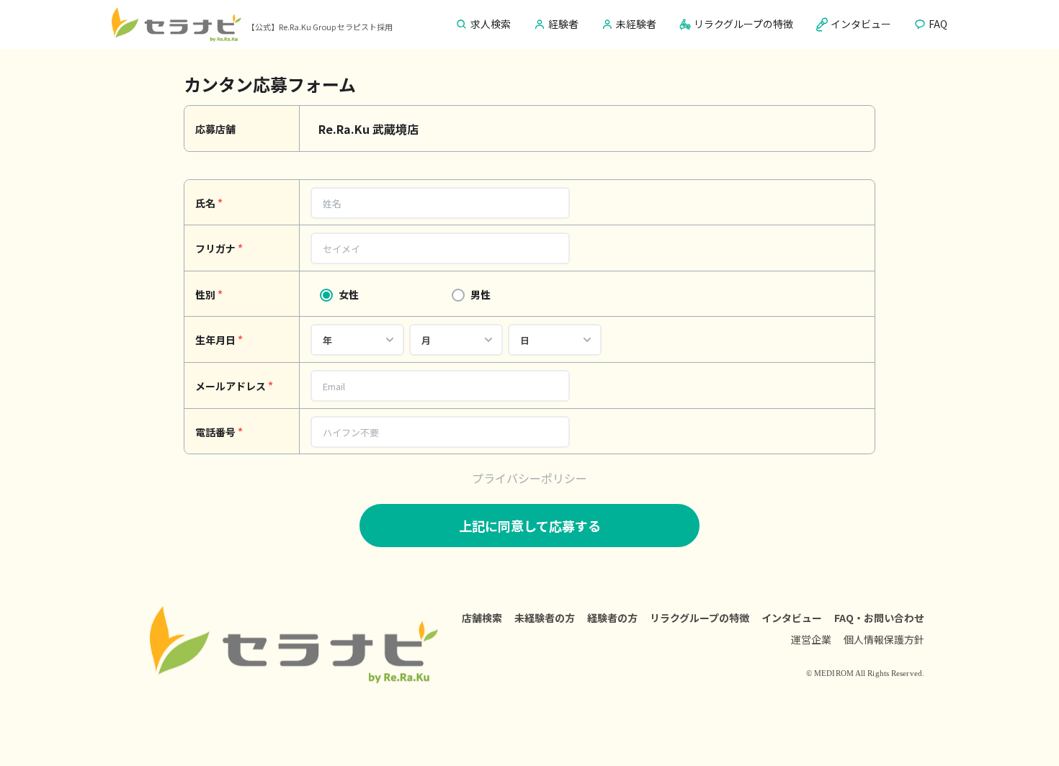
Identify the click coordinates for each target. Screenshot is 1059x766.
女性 (349, 295)
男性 (480, 295)
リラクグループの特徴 (699, 617)
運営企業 (811, 639)
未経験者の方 (544, 617)
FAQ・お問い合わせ (879, 617)
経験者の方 (612, 617)
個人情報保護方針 (884, 639)
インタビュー (791, 617)
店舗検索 (482, 617)
